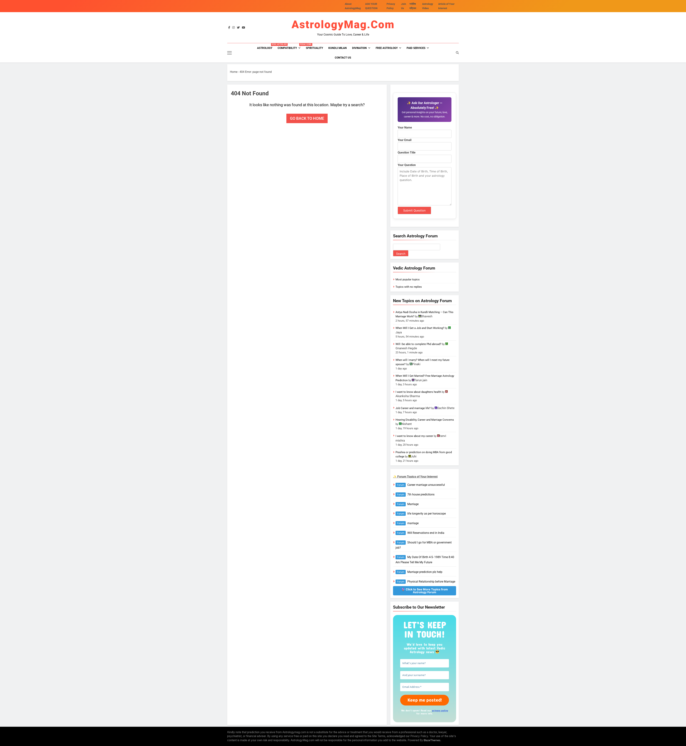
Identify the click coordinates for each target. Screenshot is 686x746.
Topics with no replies (409, 286)
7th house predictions (420, 494)
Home (233, 72)
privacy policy (440, 710)
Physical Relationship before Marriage (431, 581)
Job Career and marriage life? (413, 408)
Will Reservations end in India (425, 533)
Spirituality (314, 48)
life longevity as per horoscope (426, 513)
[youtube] (243, 28)
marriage (413, 523)
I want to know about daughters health (418, 392)
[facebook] (229, 28)
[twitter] (238, 28)
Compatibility (290, 46)
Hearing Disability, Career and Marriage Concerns (425, 419)
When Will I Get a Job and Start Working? (420, 328)
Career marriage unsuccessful (426, 485)
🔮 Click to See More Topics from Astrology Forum (424, 591)
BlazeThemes (432, 740)
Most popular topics (408, 279)
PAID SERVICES (416, 48)
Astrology (266, 46)
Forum (400, 484)
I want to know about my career (414, 436)
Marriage (413, 504)
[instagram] (233, 28)
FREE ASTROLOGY (387, 48)
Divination (359, 48)
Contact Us (343, 57)
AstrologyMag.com (343, 24)
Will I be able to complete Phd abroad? (418, 344)
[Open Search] (457, 52)
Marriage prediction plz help (424, 572)
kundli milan (337, 48)
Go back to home (307, 118)
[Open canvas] (229, 53)
